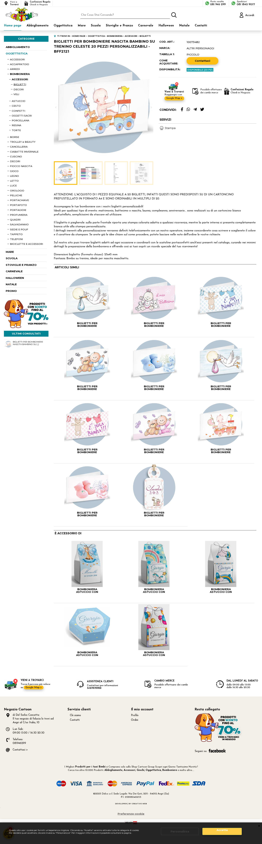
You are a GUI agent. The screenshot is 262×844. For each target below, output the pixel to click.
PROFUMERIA (18, 214)
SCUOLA (11, 258)
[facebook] (182, 109)
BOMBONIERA (20, 74)
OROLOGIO (17, 190)
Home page (12, 25)
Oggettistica (63, 25)
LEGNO (14, 175)
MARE (10, 252)
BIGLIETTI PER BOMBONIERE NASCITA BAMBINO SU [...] (28, 343)
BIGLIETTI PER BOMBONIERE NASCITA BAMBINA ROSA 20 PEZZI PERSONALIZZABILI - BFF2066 (154, 450)
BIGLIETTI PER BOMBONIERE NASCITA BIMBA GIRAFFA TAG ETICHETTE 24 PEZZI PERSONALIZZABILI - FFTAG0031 (154, 514)
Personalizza (180, 831)
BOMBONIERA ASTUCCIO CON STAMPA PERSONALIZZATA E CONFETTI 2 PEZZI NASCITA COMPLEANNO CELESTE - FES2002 (87, 653)
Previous (56, 107)
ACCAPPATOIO (19, 64)
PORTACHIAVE (19, 200)
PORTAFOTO (18, 205)
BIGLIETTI (20, 84)
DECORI (19, 89)
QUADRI (15, 219)
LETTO (14, 180)
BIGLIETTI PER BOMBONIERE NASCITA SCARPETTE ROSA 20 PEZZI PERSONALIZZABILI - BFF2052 (87, 514)
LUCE (13, 185)
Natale (184, 25)
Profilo (134, 715)
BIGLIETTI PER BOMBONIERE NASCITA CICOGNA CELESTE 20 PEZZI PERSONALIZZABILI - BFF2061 (87, 324)
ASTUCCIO (18, 101)
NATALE (11, 284)
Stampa (170, 128)
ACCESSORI (17, 59)
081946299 (19, 743)
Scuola (96, 25)
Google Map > (174, 98)
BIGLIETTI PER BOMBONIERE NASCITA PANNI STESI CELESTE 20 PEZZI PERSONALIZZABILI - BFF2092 (220, 324)
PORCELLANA (20, 120)
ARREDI (15, 69)
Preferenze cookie (131, 813)
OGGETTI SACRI (22, 115)
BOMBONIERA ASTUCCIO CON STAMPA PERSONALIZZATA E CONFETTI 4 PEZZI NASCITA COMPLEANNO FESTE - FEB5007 (154, 653)
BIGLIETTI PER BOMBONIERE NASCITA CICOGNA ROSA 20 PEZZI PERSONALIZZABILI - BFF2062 (221, 387)
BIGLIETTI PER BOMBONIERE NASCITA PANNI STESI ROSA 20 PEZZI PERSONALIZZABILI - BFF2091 (87, 450)
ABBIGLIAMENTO (18, 47)
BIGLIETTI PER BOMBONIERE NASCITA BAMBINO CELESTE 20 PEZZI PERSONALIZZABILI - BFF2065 (87, 387)
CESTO (16, 105)
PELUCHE (16, 195)
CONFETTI (18, 110)
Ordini (134, 720)
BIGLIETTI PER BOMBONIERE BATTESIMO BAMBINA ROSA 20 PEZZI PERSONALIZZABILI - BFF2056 (153, 324)
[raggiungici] (218, 741)
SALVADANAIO (19, 224)
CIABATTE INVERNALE (24, 151)
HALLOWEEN (15, 278)
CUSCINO (16, 156)
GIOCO (14, 171)
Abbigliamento (37, 25)
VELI (16, 94)
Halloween (166, 25)
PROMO (11, 291)
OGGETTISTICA (16, 53)
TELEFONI (16, 239)
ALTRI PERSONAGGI (200, 48)
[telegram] (195, 109)
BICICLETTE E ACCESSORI (26, 243)
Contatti (201, 25)
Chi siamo (75, 715)
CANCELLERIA (19, 146)
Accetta (222, 830)
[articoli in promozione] (26, 327)
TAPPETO (16, 234)
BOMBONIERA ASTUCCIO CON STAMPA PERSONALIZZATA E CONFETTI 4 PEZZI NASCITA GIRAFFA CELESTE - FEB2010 (87, 590)
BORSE (14, 137)
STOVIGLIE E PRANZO (21, 265)
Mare (82, 25)
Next (151, 107)
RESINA (16, 125)
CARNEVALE (14, 271)
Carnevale (145, 25)
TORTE (16, 130)
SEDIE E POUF (19, 229)
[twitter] (202, 109)
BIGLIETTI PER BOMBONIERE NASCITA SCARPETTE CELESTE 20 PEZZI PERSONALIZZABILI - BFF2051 (154, 387)
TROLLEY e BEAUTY (22, 141)
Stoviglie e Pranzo (119, 25)
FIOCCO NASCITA (21, 166)
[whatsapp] (188, 109)
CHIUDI (259, 826)
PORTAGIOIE (18, 210)
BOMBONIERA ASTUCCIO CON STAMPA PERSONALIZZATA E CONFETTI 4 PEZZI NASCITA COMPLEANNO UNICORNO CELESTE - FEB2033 (153, 590)
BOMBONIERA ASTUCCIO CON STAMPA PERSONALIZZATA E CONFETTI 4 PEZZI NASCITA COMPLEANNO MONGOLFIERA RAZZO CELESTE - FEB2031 (221, 590)
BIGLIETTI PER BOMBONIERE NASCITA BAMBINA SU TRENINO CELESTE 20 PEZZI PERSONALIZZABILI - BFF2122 (221, 450)
